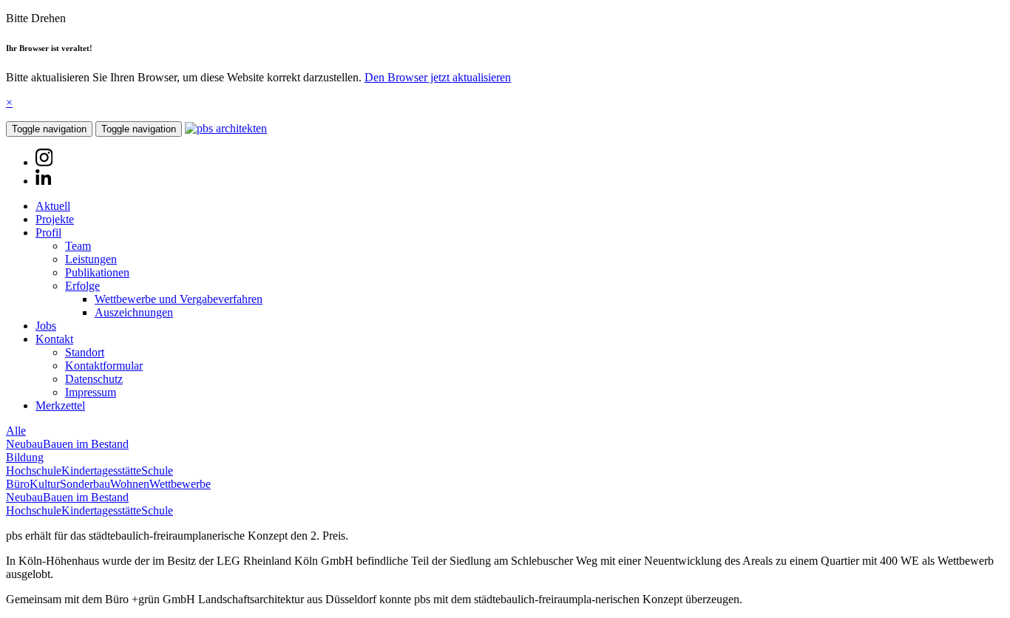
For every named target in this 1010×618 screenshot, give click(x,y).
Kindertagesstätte (101, 470)
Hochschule (33, 470)
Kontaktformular (104, 365)
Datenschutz (94, 379)
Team (78, 246)
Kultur (45, 484)
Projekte (54, 219)
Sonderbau (85, 484)
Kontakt (54, 339)
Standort (84, 352)
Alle (16, 430)
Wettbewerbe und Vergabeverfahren (178, 299)
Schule (157, 470)
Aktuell (52, 206)
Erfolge (82, 285)
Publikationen (97, 272)
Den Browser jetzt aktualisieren (438, 77)
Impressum (90, 392)
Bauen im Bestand (86, 444)
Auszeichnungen (134, 312)
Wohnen (129, 484)
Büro (18, 484)
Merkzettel (60, 405)
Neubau (24, 444)
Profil (48, 232)
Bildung (25, 457)
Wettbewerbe (180, 484)
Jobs (45, 325)
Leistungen (91, 259)
